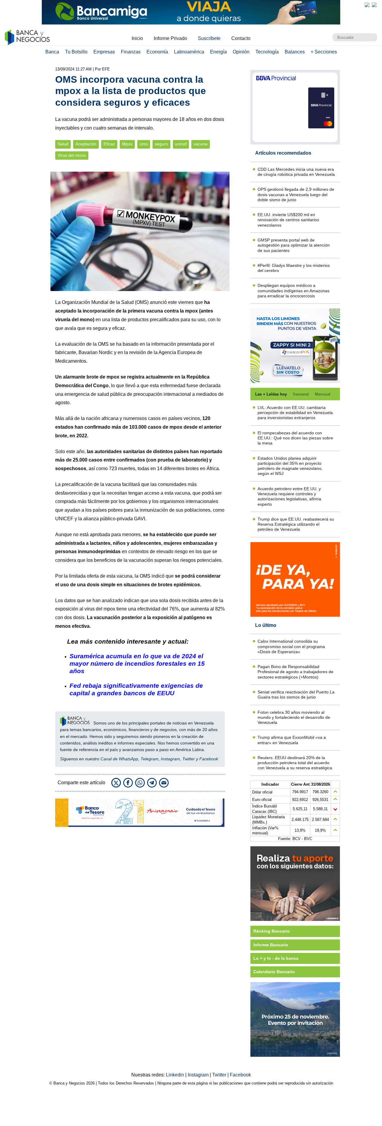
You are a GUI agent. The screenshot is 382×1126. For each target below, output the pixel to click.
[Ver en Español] (374, 4)
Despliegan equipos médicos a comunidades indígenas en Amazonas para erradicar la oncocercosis (293, 290)
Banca (52, 51)
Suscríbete (209, 38)
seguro (161, 144)
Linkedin (175, 1074)
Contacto (240, 38)
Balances (295, 51)
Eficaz (109, 144)
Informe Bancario (270, 944)
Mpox (127, 144)
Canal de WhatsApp (119, 758)
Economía (157, 51)
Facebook (208, 758)
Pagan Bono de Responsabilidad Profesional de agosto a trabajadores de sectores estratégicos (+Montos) (295, 671)
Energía (218, 51)
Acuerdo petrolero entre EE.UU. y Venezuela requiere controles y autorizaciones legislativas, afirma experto (289, 496)
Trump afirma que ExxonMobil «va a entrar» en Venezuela (292, 740)
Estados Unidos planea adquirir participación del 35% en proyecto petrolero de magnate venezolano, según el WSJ (290, 466)
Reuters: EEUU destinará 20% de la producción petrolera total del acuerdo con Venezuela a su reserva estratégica (295, 762)
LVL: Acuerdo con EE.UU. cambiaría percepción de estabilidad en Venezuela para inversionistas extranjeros (295, 412)
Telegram (149, 758)
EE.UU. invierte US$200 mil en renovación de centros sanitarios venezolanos (288, 219)
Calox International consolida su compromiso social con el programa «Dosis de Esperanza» (291, 646)
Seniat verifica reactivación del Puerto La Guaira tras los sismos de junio (296, 694)
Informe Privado (170, 38)
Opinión (241, 51)
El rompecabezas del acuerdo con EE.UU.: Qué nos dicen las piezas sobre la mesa (295, 438)
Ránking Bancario (271, 931)
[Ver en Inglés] (367, 4)
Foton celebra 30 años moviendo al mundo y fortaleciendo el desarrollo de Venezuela (294, 717)
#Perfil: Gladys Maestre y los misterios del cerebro (294, 268)
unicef (181, 144)
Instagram (170, 758)
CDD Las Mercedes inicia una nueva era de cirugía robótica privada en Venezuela (296, 172)
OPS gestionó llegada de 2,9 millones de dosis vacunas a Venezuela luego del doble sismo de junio (296, 194)
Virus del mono (72, 155)
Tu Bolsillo (76, 51)
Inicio (137, 38)
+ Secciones (324, 51)
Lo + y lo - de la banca (275, 958)
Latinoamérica (189, 51)
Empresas (104, 51)
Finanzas (131, 51)
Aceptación (86, 144)
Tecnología (267, 51)
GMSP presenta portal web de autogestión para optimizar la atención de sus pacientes (294, 245)
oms (144, 144)
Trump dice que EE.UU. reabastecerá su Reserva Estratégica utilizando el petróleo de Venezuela (296, 524)
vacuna (200, 144)
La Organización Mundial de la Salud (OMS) (102, 302)
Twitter (188, 758)
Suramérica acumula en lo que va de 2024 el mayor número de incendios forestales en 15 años (137, 663)
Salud (63, 144)
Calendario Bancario (274, 971)
